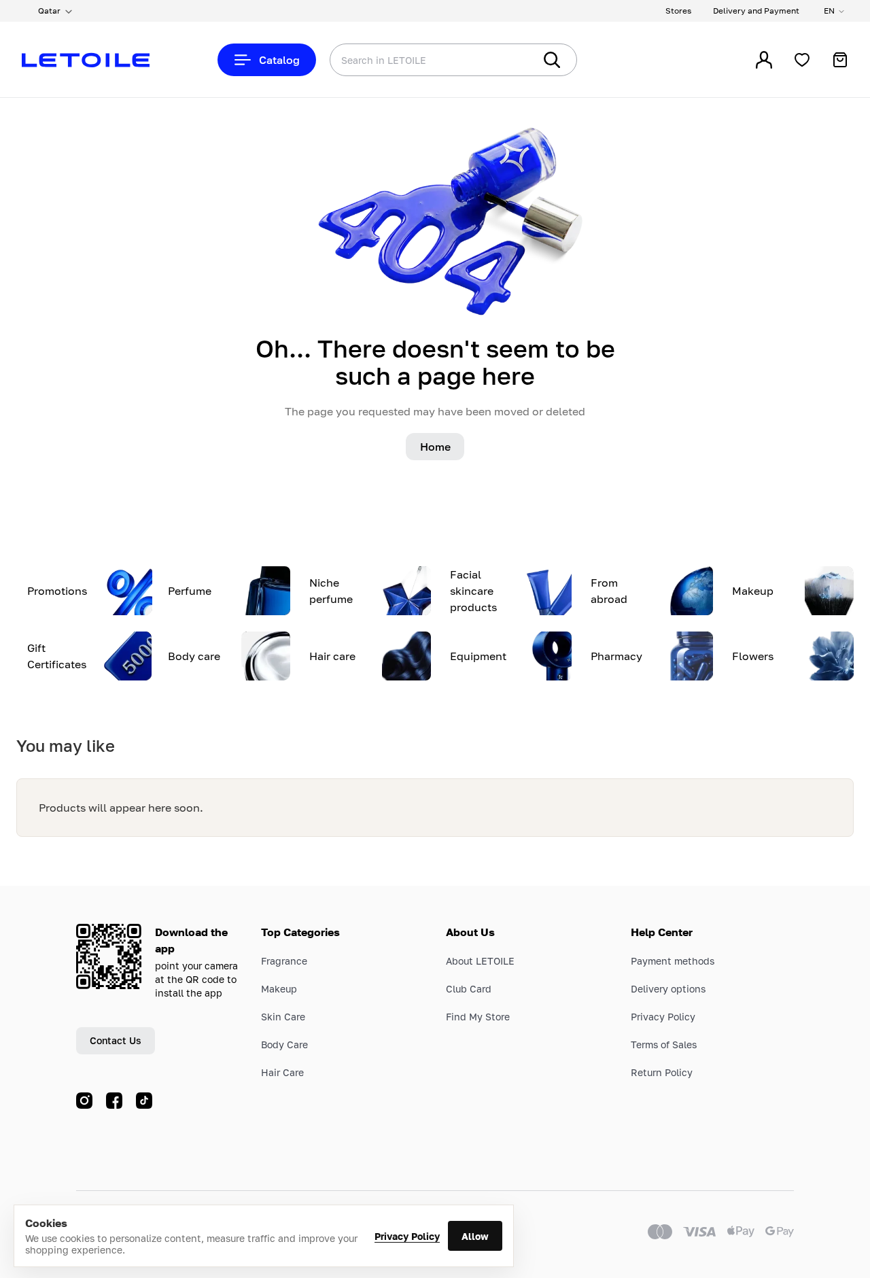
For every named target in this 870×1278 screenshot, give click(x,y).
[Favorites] (802, 60)
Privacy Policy (407, 1236)
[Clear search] (502, 60)
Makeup (279, 989)
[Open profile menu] (764, 60)
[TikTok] (144, 1100)
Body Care (284, 1044)
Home (435, 446)
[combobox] (404, 59)
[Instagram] (84, 1100)
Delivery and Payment (756, 10)
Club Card (468, 989)
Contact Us (115, 1040)
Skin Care (283, 1016)
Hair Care (282, 1072)
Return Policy (662, 1072)
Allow (475, 1236)
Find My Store (478, 1016)
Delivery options (668, 989)
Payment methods (672, 961)
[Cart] (840, 60)
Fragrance (284, 961)
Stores (678, 10)
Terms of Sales (664, 1044)
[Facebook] (114, 1100)
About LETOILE (480, 961)
